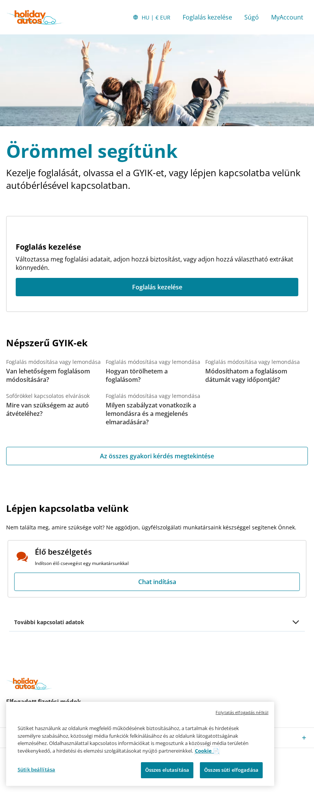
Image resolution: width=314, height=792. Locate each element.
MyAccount (287, 17)
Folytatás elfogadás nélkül (242, 712)
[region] (140, 744)
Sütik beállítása (36, 769)
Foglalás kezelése (207, 17)
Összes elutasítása (167, 769)
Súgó (251, 17)
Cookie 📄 (207, 750)
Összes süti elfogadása (231, 769)
